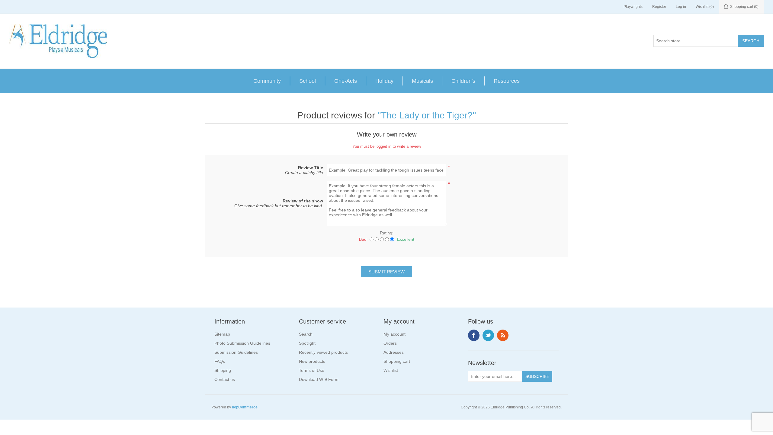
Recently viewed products (323, 352)
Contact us (224, 379)
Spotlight (307, 343)
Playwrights (633, 7)
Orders (390, 343)
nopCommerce (245, 407)
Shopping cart (396, 361)
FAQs (219, 361)
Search (306, 334)
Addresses (393, 352)
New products (312, 361)
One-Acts (345, 81)
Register (659, 7)
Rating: (386, 232)
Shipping (222, 370)
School (307, 81)
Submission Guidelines (236, 352)
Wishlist (390, 370)
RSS (502, 335)
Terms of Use (311, 370)
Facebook (474, 335)
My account (394, 334)
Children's (463, 81)
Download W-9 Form (318, 379)
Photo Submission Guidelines (242, 343)
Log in (681, 7)
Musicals (422, 81)
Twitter (488, 335)
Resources (507, 81)
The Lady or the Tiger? (427, 115)
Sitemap (222, 334)
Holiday (384, 81)
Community (267, 81)
